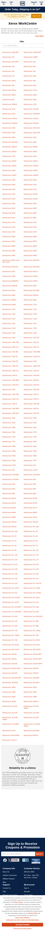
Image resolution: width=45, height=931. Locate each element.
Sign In (26, 888)
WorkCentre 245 (30, 66)
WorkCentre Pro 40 (31, 536)
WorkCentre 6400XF (9, 286)
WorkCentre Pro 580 (31, 621)
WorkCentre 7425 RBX (32, 352)
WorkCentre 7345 (8, 333)
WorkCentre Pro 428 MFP (11, 612)
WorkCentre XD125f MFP (11, 678)
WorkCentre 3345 (8, 133)
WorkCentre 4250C (9, 161)
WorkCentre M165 (9, 508)
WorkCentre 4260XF (31, 175)
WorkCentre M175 (30, 508)
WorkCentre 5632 (8, 208)
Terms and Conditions (22, 918)
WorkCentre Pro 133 (31, 555)
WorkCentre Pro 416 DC (32, 583)
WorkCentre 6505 (30, 286)
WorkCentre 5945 (8, 251)
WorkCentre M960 (9, 517)
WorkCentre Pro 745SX (11, 635)
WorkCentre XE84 (9, 697)
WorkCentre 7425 (8, 338)
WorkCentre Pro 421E (32, 597)
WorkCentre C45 (30, 465)
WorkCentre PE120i (31, 522)
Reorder (27, 891)
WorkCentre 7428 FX (31, 371)
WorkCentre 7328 (8, 328)
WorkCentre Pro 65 (9, 545)
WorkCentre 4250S (31, 161)
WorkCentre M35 (8, 493)
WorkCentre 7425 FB (31, 338)
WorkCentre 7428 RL (31, 380)
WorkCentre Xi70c (9, 731)
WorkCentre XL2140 (31, 717)
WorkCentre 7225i (30, 319)
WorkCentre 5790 (30, 232)
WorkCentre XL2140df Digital (32, 725)
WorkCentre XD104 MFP (11, 668)
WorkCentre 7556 (8, 427)
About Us (6, 872)
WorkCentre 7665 (8, 432)
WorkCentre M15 (30, 479)
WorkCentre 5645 (8, 213)
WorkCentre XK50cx (31, 701)
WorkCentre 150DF (31, 57)
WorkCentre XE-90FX (31, 682)
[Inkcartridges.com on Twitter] (9, 861)
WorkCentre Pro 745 (9, 630)
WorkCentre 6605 (8, 295)
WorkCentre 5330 (30, 203)
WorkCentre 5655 (30, 213)
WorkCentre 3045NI (9, 104)
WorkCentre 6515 (8, 290)
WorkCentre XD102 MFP (33, 659)
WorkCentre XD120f (9, 673)
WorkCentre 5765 (8, 232)
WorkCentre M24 (30, 489)
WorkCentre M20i (8, 489)
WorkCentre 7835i (9, 451)
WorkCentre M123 (9, 503)
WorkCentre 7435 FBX (10, 394)
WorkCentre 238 (8, 66)
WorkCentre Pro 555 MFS (33, 616)
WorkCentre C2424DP (32, 475)
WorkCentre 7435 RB (31, 404)
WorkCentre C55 (8, 470)
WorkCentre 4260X (9, 175)
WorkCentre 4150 (30, 156)
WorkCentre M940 (9, 512)
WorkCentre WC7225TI (32, 649)
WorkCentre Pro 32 (31, 531)
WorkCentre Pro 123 (31, 550)
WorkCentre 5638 (30, 208)
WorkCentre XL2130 (9, 713)
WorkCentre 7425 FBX (10, 342)
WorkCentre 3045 (30, 99)
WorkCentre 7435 (8, 390)
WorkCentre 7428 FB (10, 366)
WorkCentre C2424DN (10, 475)
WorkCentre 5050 (8, 185)
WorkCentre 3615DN (10, 142)
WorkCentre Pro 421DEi (11, 597)
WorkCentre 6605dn (31, 295)
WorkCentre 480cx (9, 95)
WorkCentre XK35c (9, 701)
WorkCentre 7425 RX (10, 361)
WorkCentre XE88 (30, 697)
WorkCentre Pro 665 (9, 626)
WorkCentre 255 (8, 71)
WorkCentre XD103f (9, 664)
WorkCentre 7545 (30, 423)
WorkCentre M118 (9, 498)
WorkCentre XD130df (31, 678)
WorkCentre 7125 (8, 309)
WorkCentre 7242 (30, 323)
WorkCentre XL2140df (10, 724)
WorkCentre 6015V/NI (32, 267)
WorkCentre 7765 (30, 437)
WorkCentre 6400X (31, 281)
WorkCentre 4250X (9, 166)
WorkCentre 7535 (8, 423)
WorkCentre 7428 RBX (10, 380)
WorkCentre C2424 (31, 470)
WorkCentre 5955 (8, 255)
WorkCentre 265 (30, 71)
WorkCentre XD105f (31, 668)
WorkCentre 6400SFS (10, 281)
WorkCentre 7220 (8, 314)
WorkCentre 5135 (30, 185)
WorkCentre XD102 (9, 659)
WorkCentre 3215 (8, 109)
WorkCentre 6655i (9, 304)
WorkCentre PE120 (9, 522)
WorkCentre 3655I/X (9, 147)
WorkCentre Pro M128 (10, 645)
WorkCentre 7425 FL (31, 342)
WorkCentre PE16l (30, 517)
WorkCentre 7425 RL (10, 356)
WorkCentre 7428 (30, 361)
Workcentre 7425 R (9, 740)
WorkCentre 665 (8, 99)
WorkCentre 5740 (30, 222)
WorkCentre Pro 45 (9, 541)
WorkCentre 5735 (8, 222)
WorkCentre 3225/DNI (32, 114)
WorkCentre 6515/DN (31, 290)
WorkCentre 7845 (30, 451)
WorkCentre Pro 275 (9, 579)
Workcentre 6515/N (31, 735)
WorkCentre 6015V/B (31, 260)
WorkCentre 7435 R (9, 404)
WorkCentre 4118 (8, 156)
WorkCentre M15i (8, 484)
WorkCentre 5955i (30, 255)
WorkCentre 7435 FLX (10, 399)
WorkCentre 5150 (8, 189)
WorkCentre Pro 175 (31, 560)
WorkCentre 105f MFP (10, 52)
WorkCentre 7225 (8, 319)
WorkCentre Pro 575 (9, 621)
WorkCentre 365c (30, 76)
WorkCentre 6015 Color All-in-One (11, 261)
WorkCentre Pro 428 (31, 607)
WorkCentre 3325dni (10, 123)
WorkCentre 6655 (30, 300)
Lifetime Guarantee (10, 875)
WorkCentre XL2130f (31, 713)
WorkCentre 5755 (30, 227)
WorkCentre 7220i (30, 314)
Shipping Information (10, 895)
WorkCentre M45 (30, 493)
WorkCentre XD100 (9, 654)
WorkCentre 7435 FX (31, 399)
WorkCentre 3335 (8, 128)
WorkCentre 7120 (30, 304)
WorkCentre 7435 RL (31, 408)
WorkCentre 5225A (31, 194)
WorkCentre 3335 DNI (32, 128)
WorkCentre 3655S (31, 147)
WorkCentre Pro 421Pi (10, 602)
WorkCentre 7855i (9, 460)
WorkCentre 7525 (8, 418)
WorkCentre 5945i (30, 251)
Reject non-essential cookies (23, 928)
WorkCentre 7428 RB (31, 375)
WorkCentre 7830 (30, 442)
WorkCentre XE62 (30, 687)
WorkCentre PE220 (9, 527)
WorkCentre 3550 (8, 137)
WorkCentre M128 (30, 503)
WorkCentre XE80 (9, 692)
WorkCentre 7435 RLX (10, 413)
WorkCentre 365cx (9, 81)
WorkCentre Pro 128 (9, 555)
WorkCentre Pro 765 (31, 635)
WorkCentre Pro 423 (31, 602)
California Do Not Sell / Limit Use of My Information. (22, 920)
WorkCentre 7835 (30, 446)
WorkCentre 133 (8, 57)
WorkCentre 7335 (30, 328)
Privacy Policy (18, 902)
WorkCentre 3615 (30, 137)
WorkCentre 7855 (30, 456)
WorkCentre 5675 (8, 218)
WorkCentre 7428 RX (31, 385)
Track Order (28, 895)
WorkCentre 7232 (8, 323)
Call (11, 2)
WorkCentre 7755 (8, 437)
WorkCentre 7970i (9, 465)
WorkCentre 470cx (30, 90)
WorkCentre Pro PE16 (32, 645)
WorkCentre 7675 (30, 432)
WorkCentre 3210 (30, 104)
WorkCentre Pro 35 (9, 536)
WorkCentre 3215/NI (31, 109)
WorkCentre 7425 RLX (32, 356)
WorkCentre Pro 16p (9, 531)
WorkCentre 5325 (8, 203)
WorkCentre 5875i (30, 241)
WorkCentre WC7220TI (11, 649)
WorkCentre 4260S (31, 170)
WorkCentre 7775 (8, 442)
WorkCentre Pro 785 (9, 640)
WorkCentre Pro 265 (31, 574)
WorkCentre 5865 (8, 237)
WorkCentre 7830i (9, 446)
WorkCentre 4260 (8, 170)
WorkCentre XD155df (10, 682)
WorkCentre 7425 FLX (10, 347)
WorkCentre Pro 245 (31, 569)
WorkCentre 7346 (30, 333)
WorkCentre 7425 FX (31, 347)
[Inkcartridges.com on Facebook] (5, 861)
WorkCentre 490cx (30, 95)
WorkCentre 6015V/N (10, 267)
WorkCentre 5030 (30, 180)
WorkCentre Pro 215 (9, 564)
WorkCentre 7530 (30, 418)
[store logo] (22, 3)
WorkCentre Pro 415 (9, 583)
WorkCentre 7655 (30, 427)
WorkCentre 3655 (30, 142)
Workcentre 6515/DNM (10, 735)
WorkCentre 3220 (8, 114)
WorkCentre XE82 (30, 692)
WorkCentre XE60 (9, 687)
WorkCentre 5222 (30, 189)
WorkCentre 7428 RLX (10, 385)
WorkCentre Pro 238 (9, 569)
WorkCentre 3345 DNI (32, 133)
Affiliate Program (9, 879)
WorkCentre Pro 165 (9, 560)
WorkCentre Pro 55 (31, 541)
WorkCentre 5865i (30, 237)
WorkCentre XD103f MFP (33, 664)
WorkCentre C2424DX (10, 479)
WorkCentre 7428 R (9, 375)
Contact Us (7, 888)
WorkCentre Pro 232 (31, 564)
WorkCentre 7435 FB (31, 390)
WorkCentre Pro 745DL (32, 630)
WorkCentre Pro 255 (9, 574)
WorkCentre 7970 (30, 460)
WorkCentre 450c (30, 85)
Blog (4, 882)
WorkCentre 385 (30, 81)
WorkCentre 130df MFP (32, 52)
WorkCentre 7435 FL (31, 394)
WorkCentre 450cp (9, 90)
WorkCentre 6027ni (31, 271)
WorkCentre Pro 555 (9, 616)
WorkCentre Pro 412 (31, 579)
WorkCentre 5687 (30, 218)
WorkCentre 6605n (9, 300)
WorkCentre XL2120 (9, 706)
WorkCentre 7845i (9, 456)
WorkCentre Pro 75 (31, 545)
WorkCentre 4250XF (31, 166)
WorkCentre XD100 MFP (33, 654)
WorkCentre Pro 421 (9, 593)
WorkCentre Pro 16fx (31, 527)
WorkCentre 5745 (8, 227)
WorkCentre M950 (30, 512)
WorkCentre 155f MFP (10, 62)
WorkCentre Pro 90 (9, 550)
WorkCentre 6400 (8, 276)
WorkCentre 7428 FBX (32, 366)
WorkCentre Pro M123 (32, 640)
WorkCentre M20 (30, 484)
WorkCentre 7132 (30, 309)
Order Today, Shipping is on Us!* (22, 9)
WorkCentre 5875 (8, 241)
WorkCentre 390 (8, 85)
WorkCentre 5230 (8, 199)
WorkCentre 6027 (8, 271)
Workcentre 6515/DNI (31, 731)
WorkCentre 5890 (8, 246)
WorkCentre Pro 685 (31, 626)
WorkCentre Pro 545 (31, 612)
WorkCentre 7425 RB (10, 352)
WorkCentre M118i (30, 498)
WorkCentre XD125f (31, 673)
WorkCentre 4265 (8, 180)
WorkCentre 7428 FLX (10, 371)
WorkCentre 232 (30, 62)
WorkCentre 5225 (8, 194)
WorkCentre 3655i (30, 151)
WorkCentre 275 (8, 76)
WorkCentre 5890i (30, 246)
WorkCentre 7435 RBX (10, 408)
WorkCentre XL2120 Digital (31, 707)
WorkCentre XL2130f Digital (10, 718)
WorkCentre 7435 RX (31, 413)
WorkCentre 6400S (31, 276)
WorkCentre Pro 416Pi (10, 588)
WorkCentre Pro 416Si (32, 588)
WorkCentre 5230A (31, 199)
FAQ (4, 891)
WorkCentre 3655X (9, 151)
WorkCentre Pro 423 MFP (11, 607)
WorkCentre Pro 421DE (32, 593)
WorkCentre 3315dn (9, 118)
